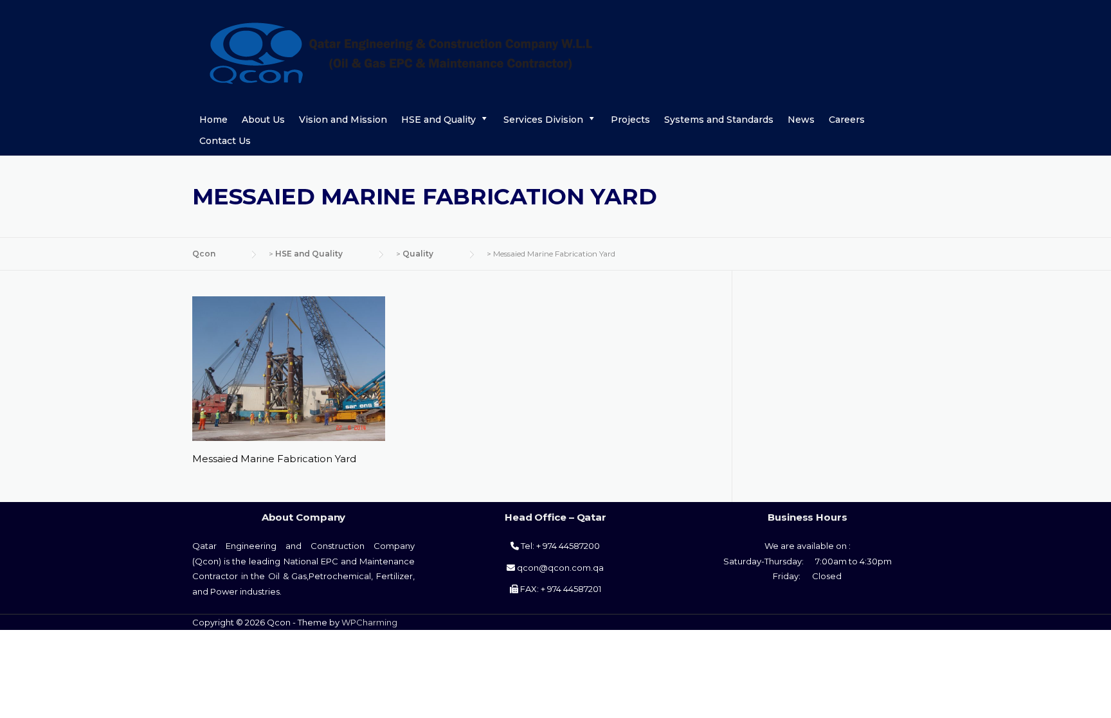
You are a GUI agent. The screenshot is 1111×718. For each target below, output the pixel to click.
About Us (263, 119)
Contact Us (225, 141)
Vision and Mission (343, 119)
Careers (847, 119)
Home (213, 119)
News (801, 119)
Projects (630, 119)
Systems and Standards (718, 119)
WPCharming (369, 622)
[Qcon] (446, 52)
